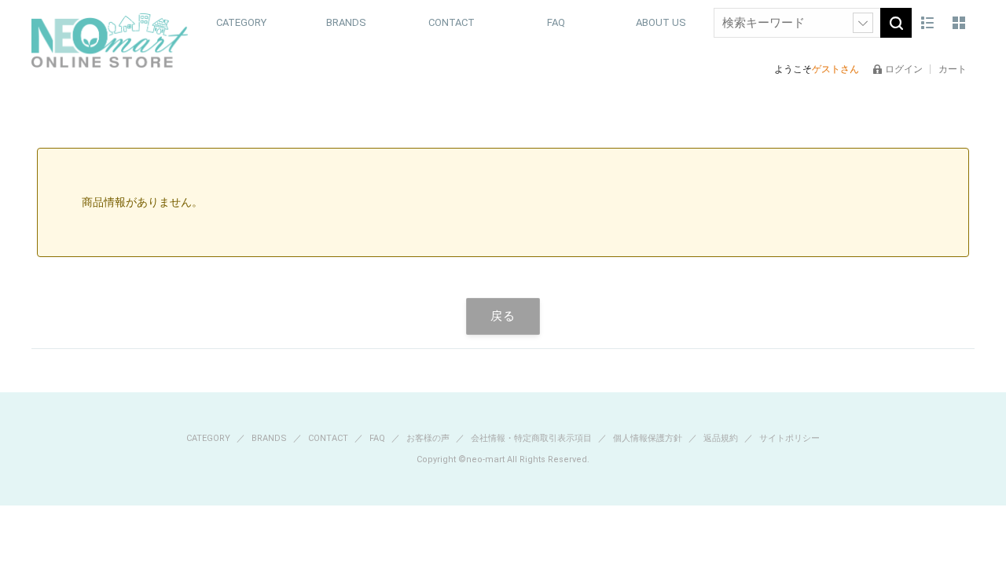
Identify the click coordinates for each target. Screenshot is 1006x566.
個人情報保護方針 (649, 438)
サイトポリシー (789, 438)
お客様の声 (429, 438)
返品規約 (721, 438)
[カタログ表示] (959, 23)
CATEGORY (209, 438)
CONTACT (451, 22)
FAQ (556, 22)
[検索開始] (896, 23)
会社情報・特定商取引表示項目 (532, 438)
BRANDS (270, 438)
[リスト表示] (927, 23)
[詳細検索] (863, 23)
